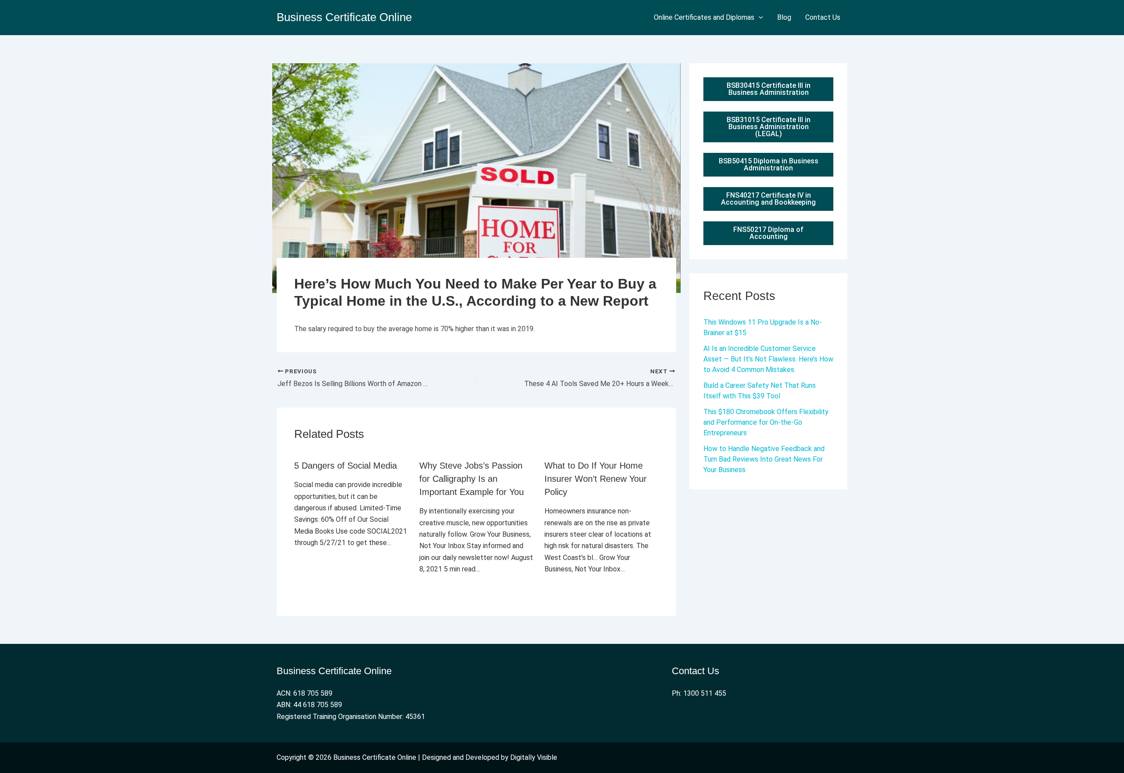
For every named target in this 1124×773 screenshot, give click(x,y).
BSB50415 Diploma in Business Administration (768, 164)
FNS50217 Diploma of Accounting (768, 233)
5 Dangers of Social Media (345, 465)
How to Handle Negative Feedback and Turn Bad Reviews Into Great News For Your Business (764, 459)
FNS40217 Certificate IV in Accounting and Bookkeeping (768, 198)
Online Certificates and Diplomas (704, 17)
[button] (758, 17)
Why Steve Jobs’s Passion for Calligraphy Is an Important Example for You (471, 479)
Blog (784, 17)
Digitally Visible (533, 757)
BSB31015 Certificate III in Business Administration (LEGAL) (769, 127)
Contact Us (822, 17)
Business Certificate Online (344, 17)
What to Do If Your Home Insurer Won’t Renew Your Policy (595, 479)
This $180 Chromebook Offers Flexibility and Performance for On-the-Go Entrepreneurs (766, 422)
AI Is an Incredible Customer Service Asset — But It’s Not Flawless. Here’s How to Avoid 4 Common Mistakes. (768, 359)
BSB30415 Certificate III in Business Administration (769, 89)
